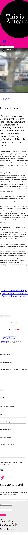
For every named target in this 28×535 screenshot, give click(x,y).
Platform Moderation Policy (9, 338)
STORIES (5, 40)
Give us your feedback (5, 315)
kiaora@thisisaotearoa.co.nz (6, 341)
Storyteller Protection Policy (9, 336)
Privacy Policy (6, 337)
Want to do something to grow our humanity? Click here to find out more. (14, 293)
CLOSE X (3, 397)
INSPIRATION (6, 43)
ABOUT (5, 41)
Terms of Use (6, 334)
